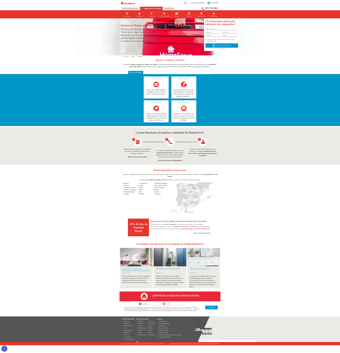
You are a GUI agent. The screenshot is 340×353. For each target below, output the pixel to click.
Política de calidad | (206, 343)
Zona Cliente (200, 321)
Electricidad (126, 323)
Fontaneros (140, 325)
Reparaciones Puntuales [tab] (152, 8)
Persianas (140, 332)
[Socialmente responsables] (158, 323)
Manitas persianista (184, 102)
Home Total (126, 334)
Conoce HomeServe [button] (197, 3)
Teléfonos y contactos (163, 330)
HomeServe (126, 56)
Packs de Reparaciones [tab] (130, 8)
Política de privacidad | (179, 343)
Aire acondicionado (128, 330)
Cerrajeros (150, 325)
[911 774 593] (203, 8)
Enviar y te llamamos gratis (223, 45)
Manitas (133, 56)
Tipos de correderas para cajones (199, 268)
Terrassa (157, 192)
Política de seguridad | (197, 343)
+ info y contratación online (201, 233)
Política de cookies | (188, 343)
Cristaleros (150, 328)
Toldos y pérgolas (152, 323)
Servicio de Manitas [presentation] (136, 72)
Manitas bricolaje (156, 79)
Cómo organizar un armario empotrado (168, 268)
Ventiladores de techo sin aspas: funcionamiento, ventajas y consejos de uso (135, 269)
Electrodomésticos (128, 325)
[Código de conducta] (158, 337)
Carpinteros (150, 321)
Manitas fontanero (183, 79)
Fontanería (126, 321)
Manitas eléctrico (156, 102)
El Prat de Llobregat (129, 192)
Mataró (141, 189)
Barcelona (140, 56)
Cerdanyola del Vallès (129, 187)
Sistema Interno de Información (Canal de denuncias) (170, 334)
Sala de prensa (162, 325)
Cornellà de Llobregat (129, 189)
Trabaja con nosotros (163, 332)
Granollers (126, 194)
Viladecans (158, 194)
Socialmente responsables (164, 323)
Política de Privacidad (211, 41)
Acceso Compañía (202, 325)
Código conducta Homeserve (165, 337)
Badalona (126, 183)
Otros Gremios (151, 334)
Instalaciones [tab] (168, 8)
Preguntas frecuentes (163, 328)
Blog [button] (185, 3)
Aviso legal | (171, 343)
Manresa (141, 187)
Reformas (150, 332)
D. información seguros (129, 339)
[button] (4, 348)
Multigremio (126, 332)
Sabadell (141, 194)
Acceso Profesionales (202, 323)
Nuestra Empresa (162, 321)
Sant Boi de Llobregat (161, 183)
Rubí (140, 192)
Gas (125, 328)
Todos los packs (127, 337)
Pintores (150, 330)
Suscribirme (211, 307)
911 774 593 (211, 8)
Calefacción (140, 323)
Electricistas (140, 321)
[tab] (135, 72)
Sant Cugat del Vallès (160, 185)
